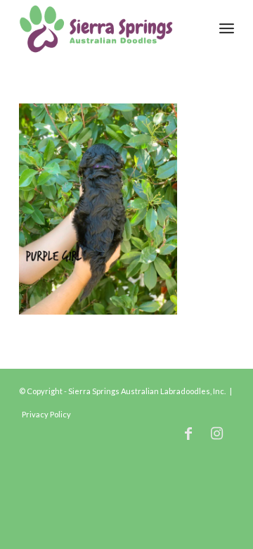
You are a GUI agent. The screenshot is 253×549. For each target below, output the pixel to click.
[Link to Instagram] (216, 432)
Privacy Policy (46, 414)
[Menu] (226, 28)
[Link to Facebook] (188, 432)
